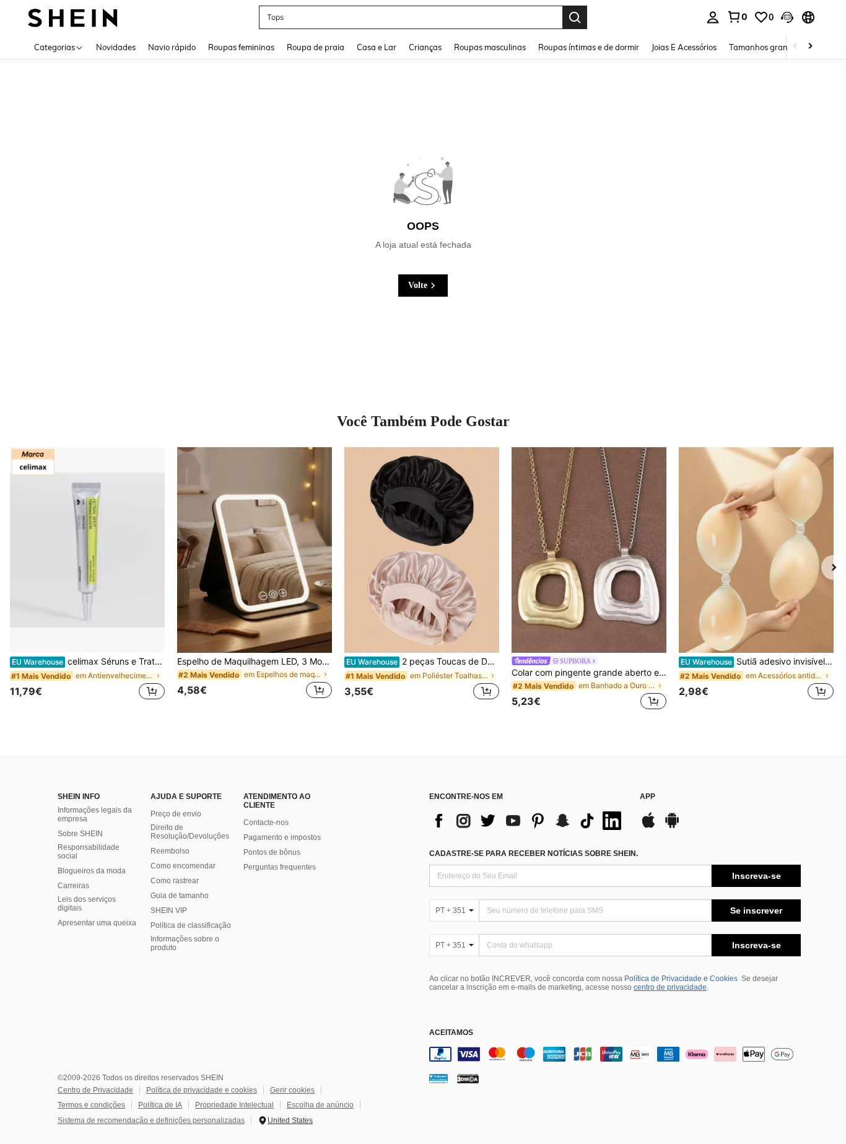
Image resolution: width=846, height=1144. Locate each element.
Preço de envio (175, 814)
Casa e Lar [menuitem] (376, 47)
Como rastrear (174, 880)
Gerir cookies (292, 1090)
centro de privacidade (670, 987)
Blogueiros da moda (92, 871)
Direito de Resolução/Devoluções (189, 832)
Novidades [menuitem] (116, 47)
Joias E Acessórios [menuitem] (684, 47)
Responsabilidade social (89, 851)
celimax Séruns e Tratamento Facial (88, 661)
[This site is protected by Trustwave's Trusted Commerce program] (438, 1078)
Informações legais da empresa (95, 814)
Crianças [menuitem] (425, 47)
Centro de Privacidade (95, 1090)
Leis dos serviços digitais (87, 903)
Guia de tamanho (179, 895)
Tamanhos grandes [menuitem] (765, 47)
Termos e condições (91, 1105)
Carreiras (73, 885)
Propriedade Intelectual (234, 1105)
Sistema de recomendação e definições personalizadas (151, 1120)
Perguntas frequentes (279, 867)
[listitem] (87, 580)
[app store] (648, 826)
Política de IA (160, 1105)
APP (647, 797)
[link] (737, 16)
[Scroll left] (795, 47)
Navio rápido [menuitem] (172, 47)
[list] (528, 820)
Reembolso (170, 851)
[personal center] (712, 17)
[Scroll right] (810, 47)
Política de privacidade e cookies (201, 1090)
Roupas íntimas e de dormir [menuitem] (588, 47)
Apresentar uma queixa (97, 923)
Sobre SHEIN (80, 833)
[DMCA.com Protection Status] (468, 1078)
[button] (787, 17)
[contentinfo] (615, 1054)
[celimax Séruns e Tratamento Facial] (87, 550)
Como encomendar (183, 866)
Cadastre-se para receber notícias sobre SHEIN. (533, 853)
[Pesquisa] (574, 17)
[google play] (672, 826)
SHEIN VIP (168, 910)
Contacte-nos (266, 822)
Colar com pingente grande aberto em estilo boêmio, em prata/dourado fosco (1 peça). (589, 673)
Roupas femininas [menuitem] (241, 47)
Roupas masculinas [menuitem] (490, 47)
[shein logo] (73, 17)
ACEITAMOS (451, 1033)
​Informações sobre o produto (184, 943)
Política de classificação (190, 925)
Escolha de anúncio (320, 1105)
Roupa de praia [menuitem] (315, 47)
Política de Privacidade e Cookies (681, 978)
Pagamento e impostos (282, 837)
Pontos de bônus (271, 852)
